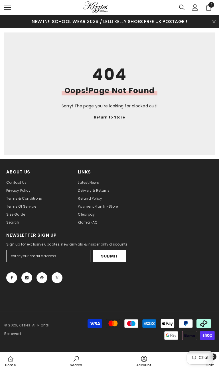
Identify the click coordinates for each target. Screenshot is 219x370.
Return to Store (109, 117)
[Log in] (195, 7)
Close (214, 21)
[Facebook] (11, 277)
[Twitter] (57, 277)
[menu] (7, 7)
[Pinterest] (41, 277)
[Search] (182, 7)
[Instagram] (26, 277)
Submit (109, 256)
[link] (76, 361)
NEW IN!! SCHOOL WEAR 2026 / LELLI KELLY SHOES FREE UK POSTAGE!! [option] (109, 21)
